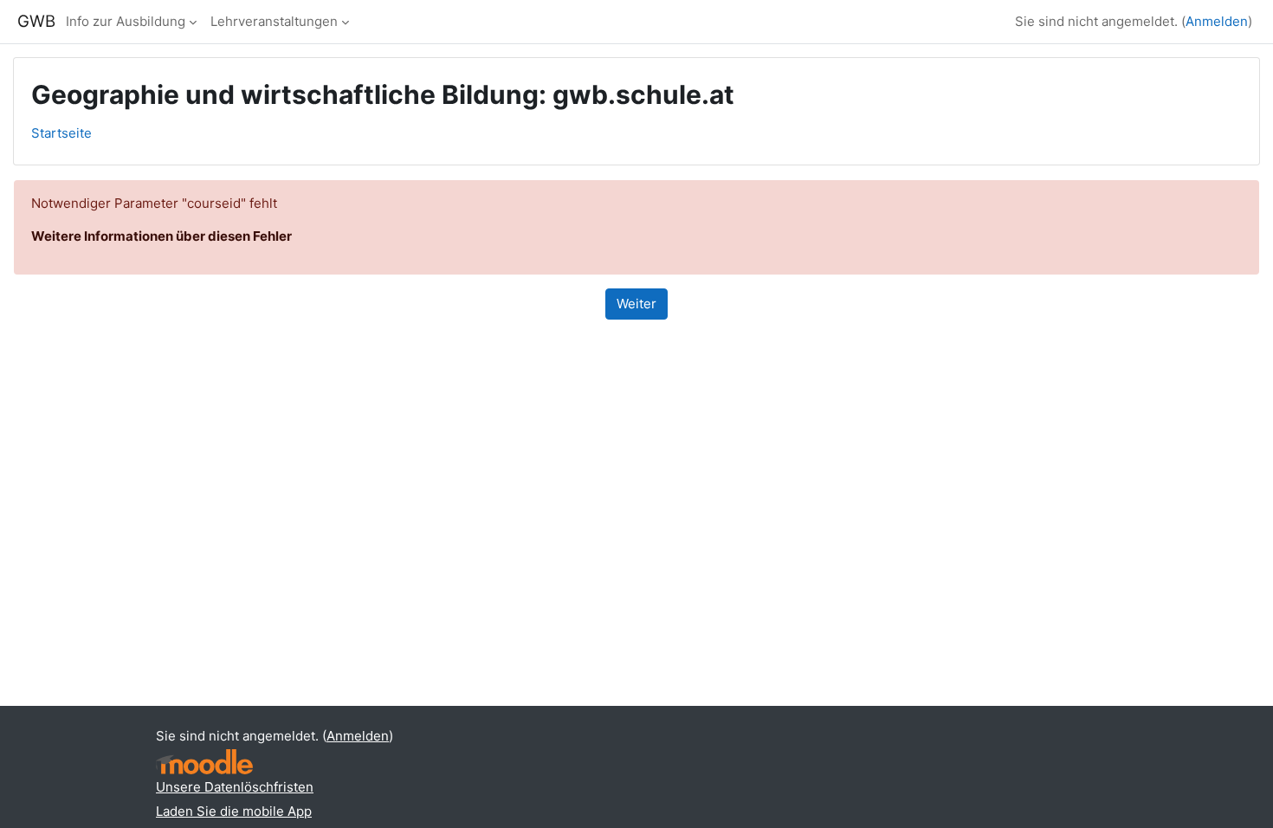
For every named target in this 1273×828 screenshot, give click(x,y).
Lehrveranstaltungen (274, 21)
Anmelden (1217, 21)
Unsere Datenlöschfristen (234, 787)
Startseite (61, 133)
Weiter (636, 303)
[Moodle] (204, 762)
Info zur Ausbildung (125, 21)
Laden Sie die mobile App (234, 811)
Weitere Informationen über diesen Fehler (161, 236)
